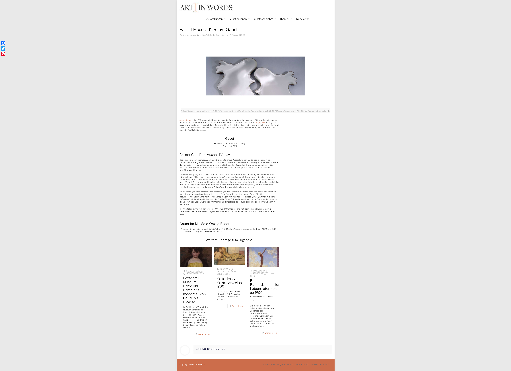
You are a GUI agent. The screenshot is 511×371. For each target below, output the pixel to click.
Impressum (301, 364)
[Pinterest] (3, 53)
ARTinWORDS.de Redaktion (212, 34)
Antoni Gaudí (185, 119)
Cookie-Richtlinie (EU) (318, 364)
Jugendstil (260, 122)
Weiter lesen (204, 334)
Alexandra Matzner (194, 270)
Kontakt (290, 364)
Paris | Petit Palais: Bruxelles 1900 (229, 282)
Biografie (281, 364)
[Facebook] (3, 43)
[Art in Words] (206, 7)
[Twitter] (3, 48)
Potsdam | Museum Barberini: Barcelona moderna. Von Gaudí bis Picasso (194, 289)
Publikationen (269, 364)
